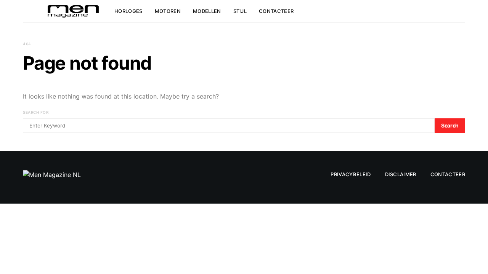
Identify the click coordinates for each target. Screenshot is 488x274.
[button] (463, 11)
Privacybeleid (351, 174)
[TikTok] (432, 11)
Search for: (36, 112)
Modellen (207, 11)
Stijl (240, 11)
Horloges (128, 11)
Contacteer (276, 11)
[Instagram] (440, 11)
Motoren (168, 11)
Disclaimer (400, 174)
